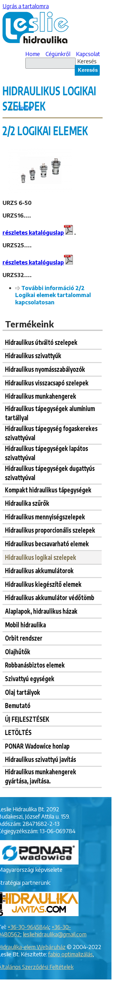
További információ (53, 295)
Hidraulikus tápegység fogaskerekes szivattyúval (51, 432)
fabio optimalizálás (70, 954)
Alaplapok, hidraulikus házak (41, 610)
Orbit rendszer (23, 638)
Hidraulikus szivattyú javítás (40, 759)
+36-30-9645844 (28, 926)
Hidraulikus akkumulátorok (39, 570)
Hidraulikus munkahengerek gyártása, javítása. (40, 775)
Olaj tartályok (22, 691)
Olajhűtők (17, 651)
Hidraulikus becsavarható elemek (47, 543)
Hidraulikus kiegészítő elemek (43, 584)
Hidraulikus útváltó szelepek (41, 342)
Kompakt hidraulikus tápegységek (48, 489)
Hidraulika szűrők (27, 503)
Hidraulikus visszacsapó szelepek (47, 382)
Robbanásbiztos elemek (35, 665)
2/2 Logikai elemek (45, 130)
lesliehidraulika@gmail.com (54, 934)
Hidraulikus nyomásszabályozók (45, 369)
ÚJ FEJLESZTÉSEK (27, 718)
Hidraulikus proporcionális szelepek (50, 530)
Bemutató (17, 705)
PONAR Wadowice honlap (37, 745)
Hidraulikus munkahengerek (40, 396)
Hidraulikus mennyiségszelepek (45, 516)
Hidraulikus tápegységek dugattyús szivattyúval (50, 472)
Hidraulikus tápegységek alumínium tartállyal (50, 412)
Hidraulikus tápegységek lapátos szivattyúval (46, 452)
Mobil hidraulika (25, 624)
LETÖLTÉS (18, 732)
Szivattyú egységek (29, 678)
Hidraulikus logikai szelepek (40, 557)
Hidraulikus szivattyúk (33, 355)
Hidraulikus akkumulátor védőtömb (49, 597)
